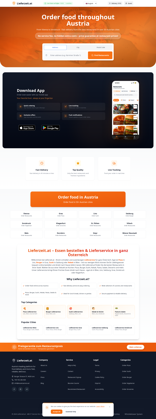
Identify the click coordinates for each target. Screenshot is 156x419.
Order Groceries (128, 389)
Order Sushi (126, 371)
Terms (97, 365)
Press (42, 377)
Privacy (97, 371)
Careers (43, 371)
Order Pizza (126, 365)
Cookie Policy (99, 377)
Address (55, 47)
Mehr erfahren (135, 347)
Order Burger (127, 377)
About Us (44, 365)
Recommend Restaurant (76, 389)
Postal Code (101, 47)
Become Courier (73, 383)
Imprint (97, 383)
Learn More (100, 406)
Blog (42, 383)
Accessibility (99, 389)
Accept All (56, 412)
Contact (70, 371)
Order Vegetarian (128, 383)
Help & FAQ (72, 365)
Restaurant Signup (74, 377)
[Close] (109, 406)
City (78, 47)
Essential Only (71, 412)
